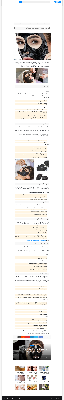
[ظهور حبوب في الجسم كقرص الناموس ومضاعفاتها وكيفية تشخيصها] (20, 378)
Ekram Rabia (48, 31)
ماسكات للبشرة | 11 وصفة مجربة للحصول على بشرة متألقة (36, 240)
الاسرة (32, 4)
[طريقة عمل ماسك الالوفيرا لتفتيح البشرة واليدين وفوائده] (44, 387)
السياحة (26, 4)
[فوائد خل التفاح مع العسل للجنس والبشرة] (32, 387)
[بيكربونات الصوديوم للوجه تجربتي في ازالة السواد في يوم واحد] (20, 368)
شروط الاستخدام (11, 398)
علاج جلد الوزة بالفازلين (45, 381)
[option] (32, 350)
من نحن (20, 398)
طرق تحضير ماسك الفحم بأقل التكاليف (32, 350)
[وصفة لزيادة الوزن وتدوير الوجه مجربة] (32, 368)
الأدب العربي (14, 4)
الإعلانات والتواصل (5, 398)
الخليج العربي (18, 4)
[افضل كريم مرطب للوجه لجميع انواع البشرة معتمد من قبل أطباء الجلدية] (44, 368)
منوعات (5, 4)
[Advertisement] (32, 14)
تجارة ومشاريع (9, 4)
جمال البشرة (36, 23)
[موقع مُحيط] (57, 2)
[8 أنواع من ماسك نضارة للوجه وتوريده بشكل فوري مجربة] (20, 387)
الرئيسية (46, 23)
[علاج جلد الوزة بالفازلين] (44, 378)
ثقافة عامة (22, 4)
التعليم (29, 4)
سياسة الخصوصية (16, 398)
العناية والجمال (42, 23)
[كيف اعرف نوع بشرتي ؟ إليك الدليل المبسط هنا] (32, 378)
